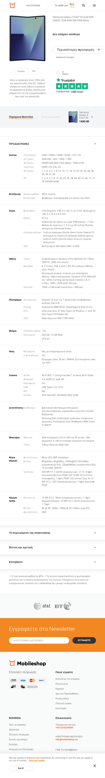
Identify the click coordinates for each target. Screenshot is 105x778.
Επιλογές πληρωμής (19, 734)
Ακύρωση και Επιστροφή (21, 749)
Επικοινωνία (62, 684)
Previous (7, 40)
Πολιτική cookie (63, 703)
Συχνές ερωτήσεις (18, 739)
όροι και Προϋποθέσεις (67, 693)
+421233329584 (33, 5)
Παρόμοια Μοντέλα (21, 117)
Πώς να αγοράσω (17, 724)
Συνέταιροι (61, 708)
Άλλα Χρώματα (50, 117)
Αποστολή (14, 729)
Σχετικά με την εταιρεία (67, 679)
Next (48, 40)
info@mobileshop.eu (67, 739)
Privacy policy (62, 698)
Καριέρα (60, 688)
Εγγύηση (13, 744)
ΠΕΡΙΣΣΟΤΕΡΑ (32, 687)
